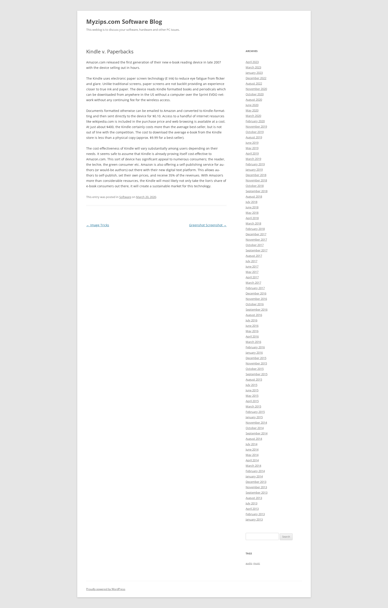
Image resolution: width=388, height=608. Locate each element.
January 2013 (254, 519)
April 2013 (252, 509)
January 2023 (254, 73)
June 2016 (252, 326)
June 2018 (252, 207)
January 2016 (254, 353)
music (256, 563)
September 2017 (256, 250)
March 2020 (253, 116)
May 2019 (252, 148)
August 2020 (254, 100)
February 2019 (255, 164)
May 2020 (252, 110)
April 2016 (252, 336)
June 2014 (252, 449)
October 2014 (255, 428)
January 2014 (254, 476)
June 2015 (252, 390)
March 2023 (253, 67)
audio (249, 563)
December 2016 (256, 293)
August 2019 (254, 137)
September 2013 (256, 492)
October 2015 (255, 369)
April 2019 (252, 153)
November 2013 (256, 487)
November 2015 (256, 363)
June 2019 (252, 143)
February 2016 (255, 347)
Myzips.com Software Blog (124, 21)
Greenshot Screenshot (208, 225)
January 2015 (254, 417)
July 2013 (251, 503)
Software (125, 197)
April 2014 (252, 460)
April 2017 (252, 277)
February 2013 (255, 514)
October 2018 (255, 186)
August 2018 (254, 196)
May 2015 (252, 396)
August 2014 (254, 439)
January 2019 (254, 170)
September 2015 (256, 374)
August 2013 (254, 498)
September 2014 (256, 433)
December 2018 (256, 175)
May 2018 (252, 213)
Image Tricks (97, 225)
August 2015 (254, 379)
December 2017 (256, 234)
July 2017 (251, 261)
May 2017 (252, 272)
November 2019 (256, 126)
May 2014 (252, 455)
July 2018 (251, 202)
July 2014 (251, 444)
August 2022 (254, 83)
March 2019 (253, 159)
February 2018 (255, 229)
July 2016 (251, 320)
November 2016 (256, 299)
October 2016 (255, 304)
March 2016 (253, 342)
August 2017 (254, 256)
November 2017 (256, 240)
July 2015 (251, 385)
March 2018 (253, 223)
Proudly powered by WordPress (105, 589)
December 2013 (256, 482)
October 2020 (255, 94)
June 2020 (252, 105)
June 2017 (252, 266)
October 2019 (255, 132)
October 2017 (255, 245)
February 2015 (255, 412)
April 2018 (252, 218)
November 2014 (256, 423)
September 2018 (256, 191)
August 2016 (254, 315)
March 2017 (253, 283)
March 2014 (253, 466)
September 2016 (256, 309)
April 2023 (252, 62)
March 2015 (253, 406)
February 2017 (255, 288)
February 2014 (255, 471)
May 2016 (252, 331)
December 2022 (256, 78)
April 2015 (252, 401)
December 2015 (256, 358)
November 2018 (256, 180)
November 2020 (256, 89)
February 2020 (255, 121)
